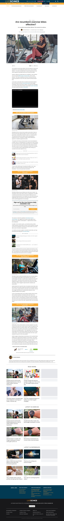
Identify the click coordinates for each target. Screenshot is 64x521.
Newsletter (36, 65)
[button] (25, 350)
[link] (15, 349)
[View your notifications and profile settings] (55, 1)
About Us (35, 510)
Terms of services (23, 211)
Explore (40, 3)
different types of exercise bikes (23, 75)
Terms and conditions (51, 510)
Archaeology (14, 3)
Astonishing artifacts (22, 493)
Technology (36, 3)
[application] (25, 98)
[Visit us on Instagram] (38, 1)
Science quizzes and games (47, 489)
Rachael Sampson (27, 29)
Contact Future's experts (25, 510)
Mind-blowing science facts (47, 494)
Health (19, 3)
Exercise (33, 20)
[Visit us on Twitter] (36, 1)
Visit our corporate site (48, 503)
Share (14, 65)
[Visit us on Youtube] (39, 1)
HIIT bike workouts (26, 231)
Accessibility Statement (11, 510)
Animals (9, 3)
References (41, 29)
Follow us (32, 65)
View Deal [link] (35, 349)
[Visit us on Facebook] (35, 1)
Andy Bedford (25, 87)
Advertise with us (37, 512)
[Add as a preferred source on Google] (32, 506)
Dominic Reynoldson (34, 85)
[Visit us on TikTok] (42, 1)
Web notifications (50, 512)
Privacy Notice (15, 212)
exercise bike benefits (26, 83)
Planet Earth (27, 3)
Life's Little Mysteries (22, 489)
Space (32, 3)
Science (22, 3)
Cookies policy (23, 512)
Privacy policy (9, 512)
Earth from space (21, 490)
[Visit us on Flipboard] (41, 1)
